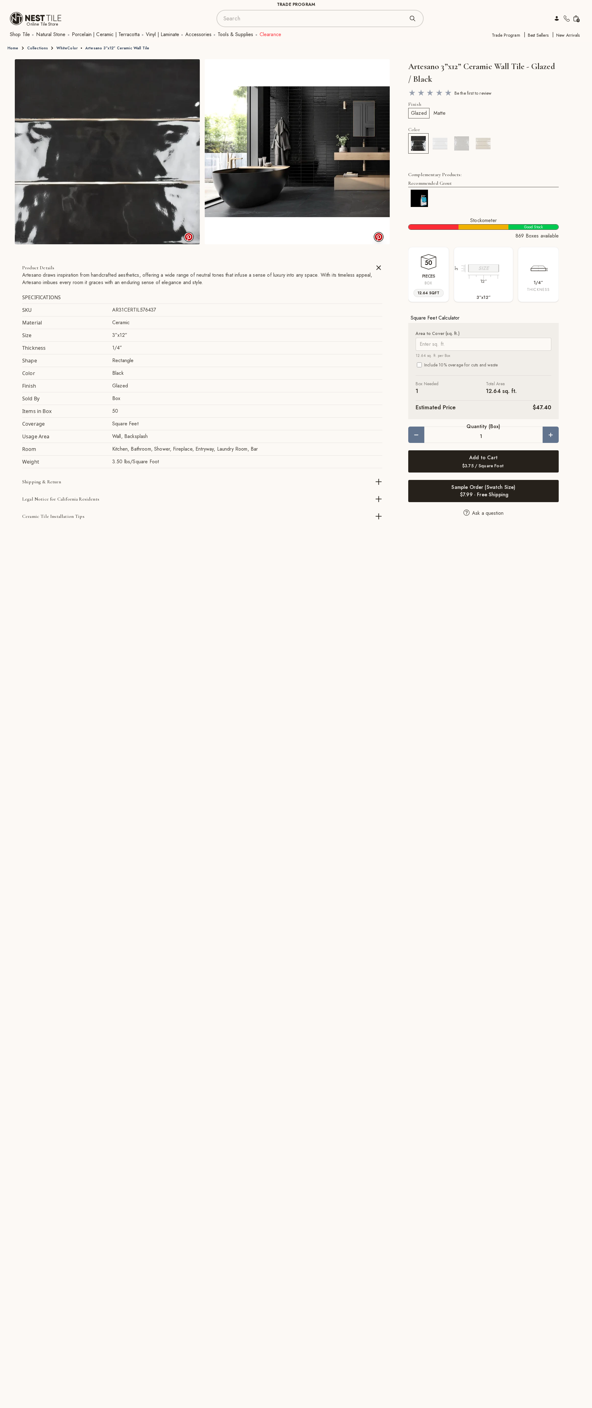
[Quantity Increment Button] (551, 435)
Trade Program (506, 35)
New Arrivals (568, 35)
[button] (107, 151)
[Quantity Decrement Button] (416, 435)
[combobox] (314, 18)
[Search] (412, 18)
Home (12, 48)
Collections (37, 48)
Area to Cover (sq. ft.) (438, 333)
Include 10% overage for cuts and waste (461, 365)
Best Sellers (538, 35)
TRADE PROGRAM (296, 4)
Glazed (419, 113)
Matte (440, 113)
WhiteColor (67, 48)
